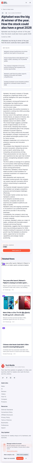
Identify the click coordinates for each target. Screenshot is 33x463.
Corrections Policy (6, 412)
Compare (4, 399)
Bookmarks (4, 422)
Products (4, 402)
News (3, 386)
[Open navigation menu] (30, 2)
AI (1, 389)
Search (3, 428)
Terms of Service (6, 420)
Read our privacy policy (12, 451)
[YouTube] (14, 377)
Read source (15, 250)
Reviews (3, 391)
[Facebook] (6, 377)
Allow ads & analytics (22, 454)
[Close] (26, 458)
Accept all (20, 458)
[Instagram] (10, 377)
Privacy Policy (5, 417)
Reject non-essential (9, 458)
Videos (3, 394)
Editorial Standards (7, 409)
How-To (3, 396)
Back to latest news (8, 9)
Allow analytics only (9, 454)
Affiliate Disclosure (7, 415)
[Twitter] (2, 377)
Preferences (4, 425)
